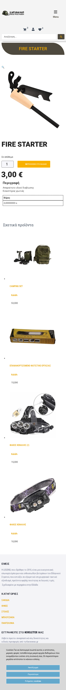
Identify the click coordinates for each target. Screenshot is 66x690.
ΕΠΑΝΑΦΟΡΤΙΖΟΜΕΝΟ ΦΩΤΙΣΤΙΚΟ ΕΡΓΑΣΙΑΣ (30, 365)
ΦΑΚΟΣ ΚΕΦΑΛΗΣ (18, 524)
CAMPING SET (16, 286)
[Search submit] (61, 36)
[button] (3, 67)
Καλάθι (14, 295)
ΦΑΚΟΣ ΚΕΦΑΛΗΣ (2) (19, 445)
